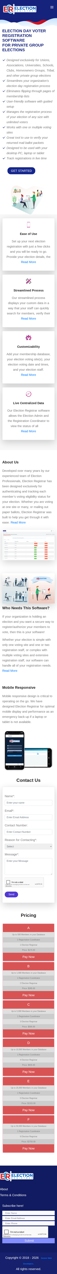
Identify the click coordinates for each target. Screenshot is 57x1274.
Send (11, 894)
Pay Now (28, 957)
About (4, 1189)
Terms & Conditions (13, 1195)
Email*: (9, 810)
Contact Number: (16, 825)
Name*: (10, 796)
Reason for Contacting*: (21, 840)
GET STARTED (21, 170)
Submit (29, 1240)
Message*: (12, 854)
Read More (28, 262)
